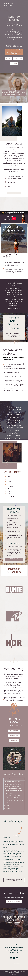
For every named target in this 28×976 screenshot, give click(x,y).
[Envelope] (15, 974)
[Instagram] (13, 974)
